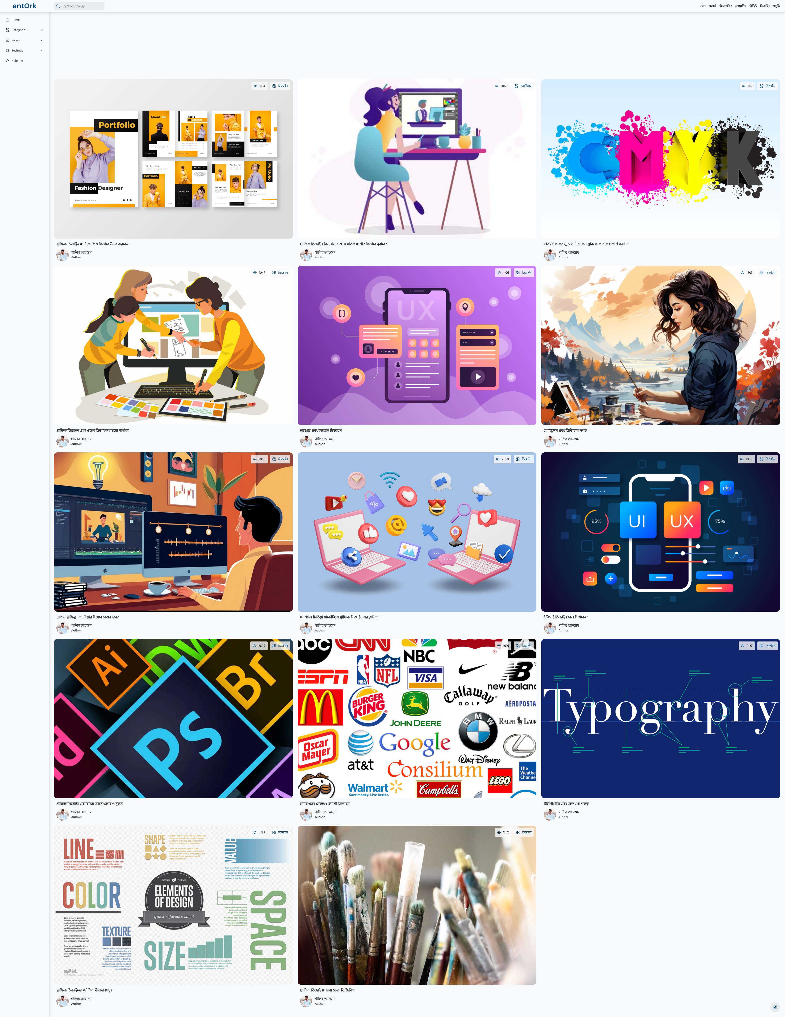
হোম (703, 6)
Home (15, 19)
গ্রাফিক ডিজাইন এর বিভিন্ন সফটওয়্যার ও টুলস (89, 804)
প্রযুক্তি (776, 6)
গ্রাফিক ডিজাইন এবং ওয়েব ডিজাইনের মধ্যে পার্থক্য (92, 430)
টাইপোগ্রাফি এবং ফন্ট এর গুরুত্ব (566, 804)
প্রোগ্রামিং (740, 6)
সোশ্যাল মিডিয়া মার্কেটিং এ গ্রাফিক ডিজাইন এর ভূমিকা (339, 617)
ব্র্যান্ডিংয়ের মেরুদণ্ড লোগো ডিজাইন (325, 804)
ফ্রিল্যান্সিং (725, 6)
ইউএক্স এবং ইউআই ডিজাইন (321, 430)
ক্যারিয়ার (526, 86)
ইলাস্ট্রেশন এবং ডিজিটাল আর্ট (565, 430)
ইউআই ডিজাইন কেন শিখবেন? (566, 617)
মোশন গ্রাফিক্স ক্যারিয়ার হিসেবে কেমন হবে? (87, 617)
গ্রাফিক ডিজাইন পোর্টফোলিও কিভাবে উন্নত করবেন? (93, 244)
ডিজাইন (765, 6)
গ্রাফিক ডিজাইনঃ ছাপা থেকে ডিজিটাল (327, 990)
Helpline (17, 60)
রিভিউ (753, 6)
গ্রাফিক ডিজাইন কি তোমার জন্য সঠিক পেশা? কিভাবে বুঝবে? (343, 244)
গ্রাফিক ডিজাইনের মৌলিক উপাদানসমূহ (84, 990)
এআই (712, 6)
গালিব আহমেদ (81, 253)
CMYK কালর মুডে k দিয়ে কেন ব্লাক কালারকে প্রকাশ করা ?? (586, 244)
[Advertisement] (176, 45)
